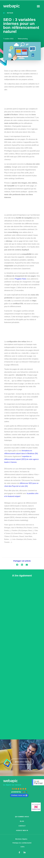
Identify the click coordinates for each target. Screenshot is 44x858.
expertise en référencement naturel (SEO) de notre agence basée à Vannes (21, 459)
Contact (22, 826)
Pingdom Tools (20, 279)
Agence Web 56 (22, 830)
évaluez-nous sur (18, 795)
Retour (10, 13)
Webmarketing (23, 38)
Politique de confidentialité (22, 843)
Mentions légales (21, 839)
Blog (22, 821)
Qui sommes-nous (22, 816)
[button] (38, 6)
